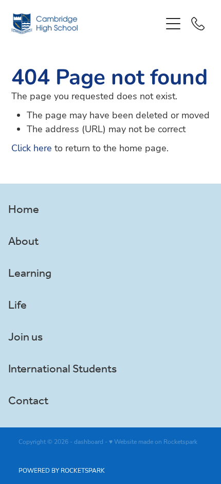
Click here (31, 147)
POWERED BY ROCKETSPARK (62, 470)
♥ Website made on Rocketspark (153, 441)
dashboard (88, 441)
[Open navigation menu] (173, 23)
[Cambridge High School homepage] (86, 23)
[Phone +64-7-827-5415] (198, 23)
